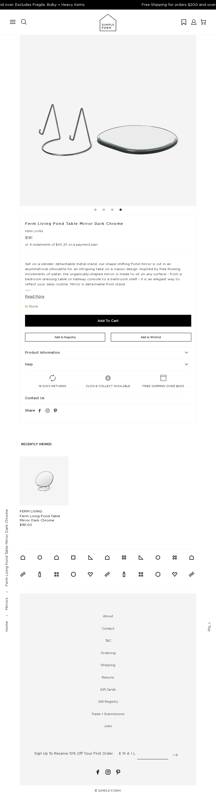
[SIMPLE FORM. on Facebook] (97, 772)
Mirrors (6, 604)
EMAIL (128, 753)
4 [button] (120, 210)
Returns (108, 677)
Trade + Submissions (108, 714)
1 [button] (95, 210)
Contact (108, 628)
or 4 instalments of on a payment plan (61, 245)
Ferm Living (34, 231)
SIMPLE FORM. (110, 791)
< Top (209, 627)
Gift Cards (108, 689)
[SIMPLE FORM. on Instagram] (47, 411)
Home (6, 626)
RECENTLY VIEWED (36, 444)
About (108, 616)
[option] (108, 118)
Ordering (108, 653)
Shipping (108, 665)
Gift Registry (108, 702)
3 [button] (112, 210)
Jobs (108, 726)
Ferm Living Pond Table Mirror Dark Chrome (40, 518)
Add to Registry (65, 337)
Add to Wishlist (151, 337)
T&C (108, 641)
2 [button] (104, 210)
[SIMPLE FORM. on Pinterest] (118, 772)
